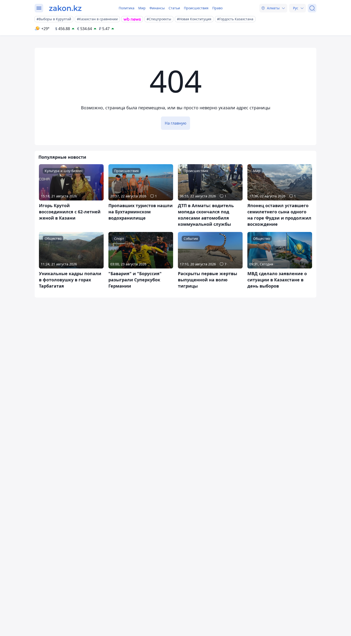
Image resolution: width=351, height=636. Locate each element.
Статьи (174, 8)
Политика (126, 8)
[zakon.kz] (65, 8)
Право (217, 8)
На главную (175, 123)
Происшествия (196, 8)
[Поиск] (312, 8)
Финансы (157, 8)
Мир (142, 8)
